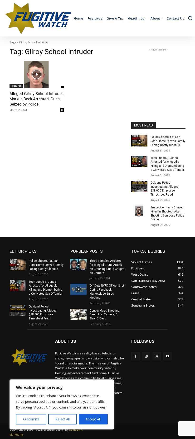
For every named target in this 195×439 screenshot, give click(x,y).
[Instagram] (146, 356)
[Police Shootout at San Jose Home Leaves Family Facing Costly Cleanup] (139, 140)
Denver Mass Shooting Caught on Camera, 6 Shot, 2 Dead (104, 314)
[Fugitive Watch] (26, 18)
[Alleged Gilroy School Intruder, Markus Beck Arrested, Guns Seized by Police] (37, 74)
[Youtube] (167, 356)
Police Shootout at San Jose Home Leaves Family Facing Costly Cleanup (168, 141)
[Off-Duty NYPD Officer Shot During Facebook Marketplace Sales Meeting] (78, 289)
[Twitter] (157, 356)
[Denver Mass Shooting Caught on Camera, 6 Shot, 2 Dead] (78, 314)
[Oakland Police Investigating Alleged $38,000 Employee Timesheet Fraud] (139, 186)
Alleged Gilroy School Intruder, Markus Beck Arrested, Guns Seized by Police (36, 98)
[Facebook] (135, 356)
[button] (190, 18)
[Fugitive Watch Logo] (29, 357)
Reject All (62, 419)
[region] (62, 404)
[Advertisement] (158, 76)
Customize (31, 419)
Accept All (93, 419)
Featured (16, 85)
